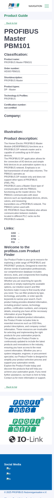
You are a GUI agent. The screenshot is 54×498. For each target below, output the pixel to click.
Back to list (11, 23)
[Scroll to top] (48, 493)
